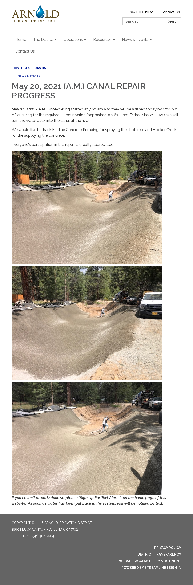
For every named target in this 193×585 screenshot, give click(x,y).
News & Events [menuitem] (135, 39)
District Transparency (159, 554)
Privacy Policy (167, 548)
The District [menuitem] (43, 39)
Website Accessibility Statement (150, 561)
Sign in (175, 567)
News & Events (29, 75)
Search (173, 21)
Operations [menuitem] (73, 39)
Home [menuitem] (20, 39)
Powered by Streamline (143, 567)
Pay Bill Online (141, 12)
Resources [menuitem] (102, 39)
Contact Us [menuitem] (25, 51)
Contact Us (170, 12)
